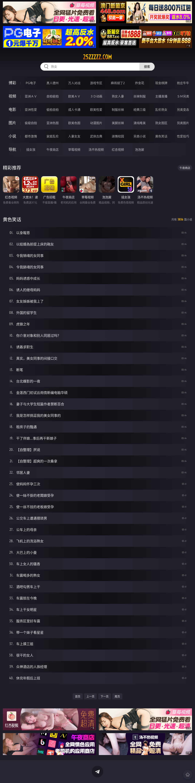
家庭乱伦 (52, 136)
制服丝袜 (118, 110)
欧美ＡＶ (74, 96)
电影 (12, 109)
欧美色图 (74, 123)
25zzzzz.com (97, 57)
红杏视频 (118, 150)
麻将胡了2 (118, 83)
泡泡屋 (139, 150)
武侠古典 (96, 136)
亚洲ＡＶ (31, 96)
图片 (12, 122)
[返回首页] (187, 774)
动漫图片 (96, 123)
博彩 (12, 82)
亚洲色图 (52, 123)
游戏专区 (96, 83)
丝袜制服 (139, 96)
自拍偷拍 (52, 96)
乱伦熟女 (161, 110)
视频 (12, 96)
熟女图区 (161, 123)
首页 (77, 696)
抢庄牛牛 (183, 83)
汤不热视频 (96, 150)
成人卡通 (74, 110)
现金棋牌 (161, 83)
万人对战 (74, 83)
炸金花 (139, 83)
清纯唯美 (139, 123)
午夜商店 (52, 150)
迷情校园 (118, 136)
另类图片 (183, 123)
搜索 (147, 67)
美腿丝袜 (118, 123)
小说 (12, 136)
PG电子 (31, 83)
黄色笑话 (161, 136)
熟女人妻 (118, 96)
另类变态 (183, 110)
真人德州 (52, 83)
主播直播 (161, 96)
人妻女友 (74, 136)
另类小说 (139, 136)
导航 (12, 149)
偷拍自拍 (52, 110)
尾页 (117, 696)
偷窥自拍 (31, 123)
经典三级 (139, 110)
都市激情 (31, 136)
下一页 (105, 696)
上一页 (90, 696)
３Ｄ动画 (96, 96)
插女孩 (30, 150)
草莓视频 (74, 150)
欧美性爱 (96, 110)
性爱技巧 (183, 136)
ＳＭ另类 (183, 96)
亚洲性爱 (31, 110)
